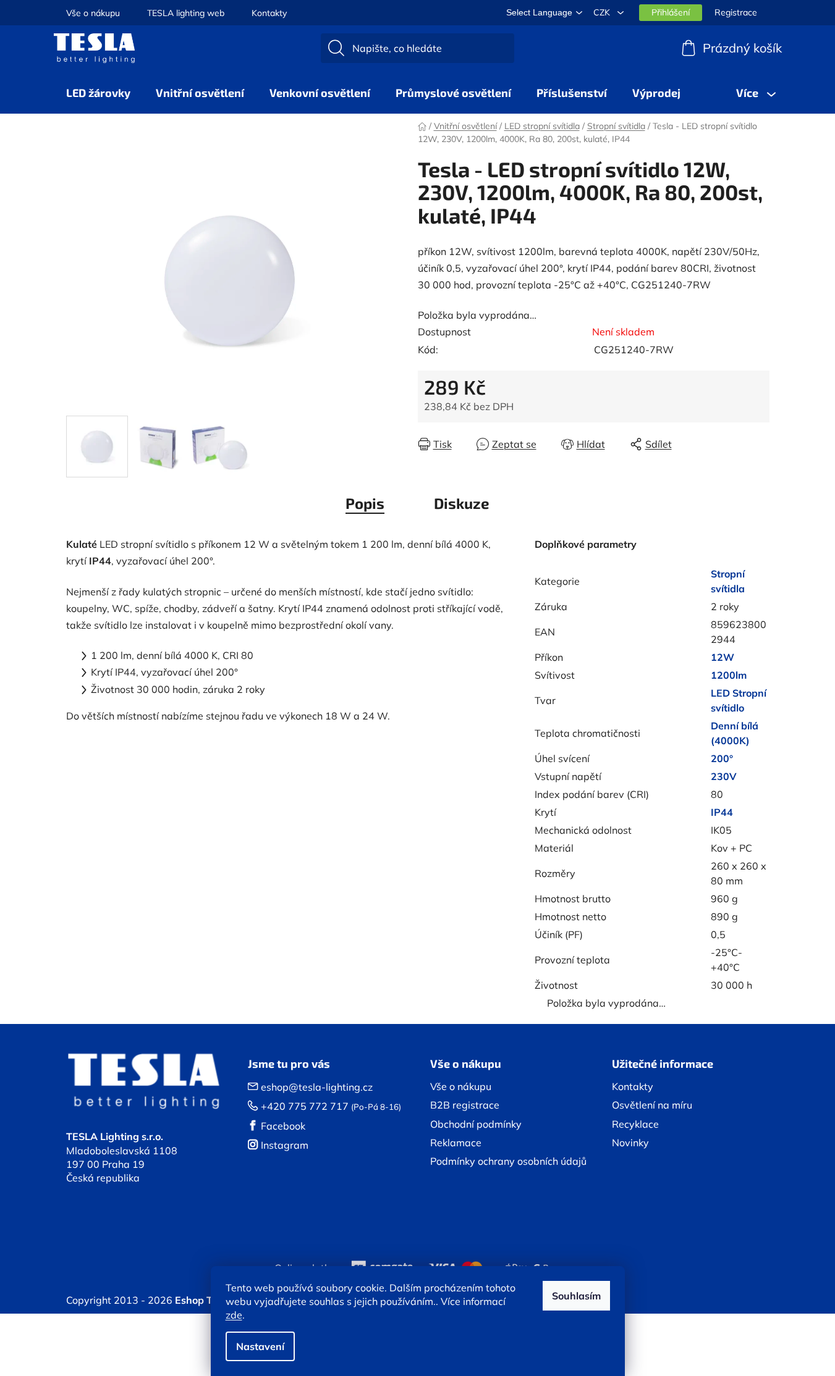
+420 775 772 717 (305, 1106)
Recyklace (635, 1124)
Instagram (284, 1145)
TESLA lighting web (185, 13)
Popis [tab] (364, 503)
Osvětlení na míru (652, 1105)
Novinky (630, 1142)
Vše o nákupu (93, 13)
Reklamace (455, 1142)
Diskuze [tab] (462, 503)
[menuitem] (98, 93)
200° (722, 758)
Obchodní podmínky (476, 1124)
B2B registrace (464, 1105)
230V (724, 776)
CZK (602, 12)
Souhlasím (576, 1296)
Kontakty (269, 13)
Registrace (735, 12)
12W (722, 657)
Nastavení (260, 1346)
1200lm (729, 675)
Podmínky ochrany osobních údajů (508, 1161)
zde (234, 1315)
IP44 (722, 812)
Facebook (283, 1126)
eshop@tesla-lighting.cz (317, 1087)
